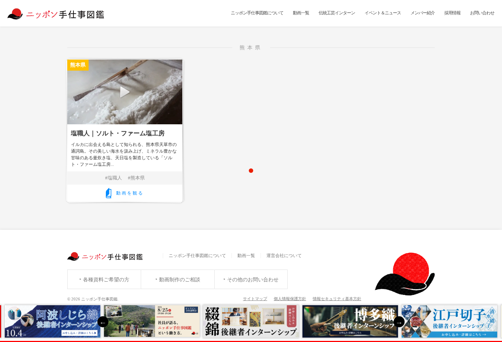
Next (399, 321)
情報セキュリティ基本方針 (337, 298)
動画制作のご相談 (179, 279)
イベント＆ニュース (383, 12)
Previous (102, 321)
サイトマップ (255, 298)
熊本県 (137, 178)
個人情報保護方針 (290, 298)
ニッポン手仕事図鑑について (257, 12)
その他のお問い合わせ (253, 279)
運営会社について (284, 255)
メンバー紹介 (422, 12)
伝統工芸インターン (337, 12)
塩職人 (115, 178)
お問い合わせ (482, 12)
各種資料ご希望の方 (106, 279)
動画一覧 (301, 12)
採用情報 (452, 12)
